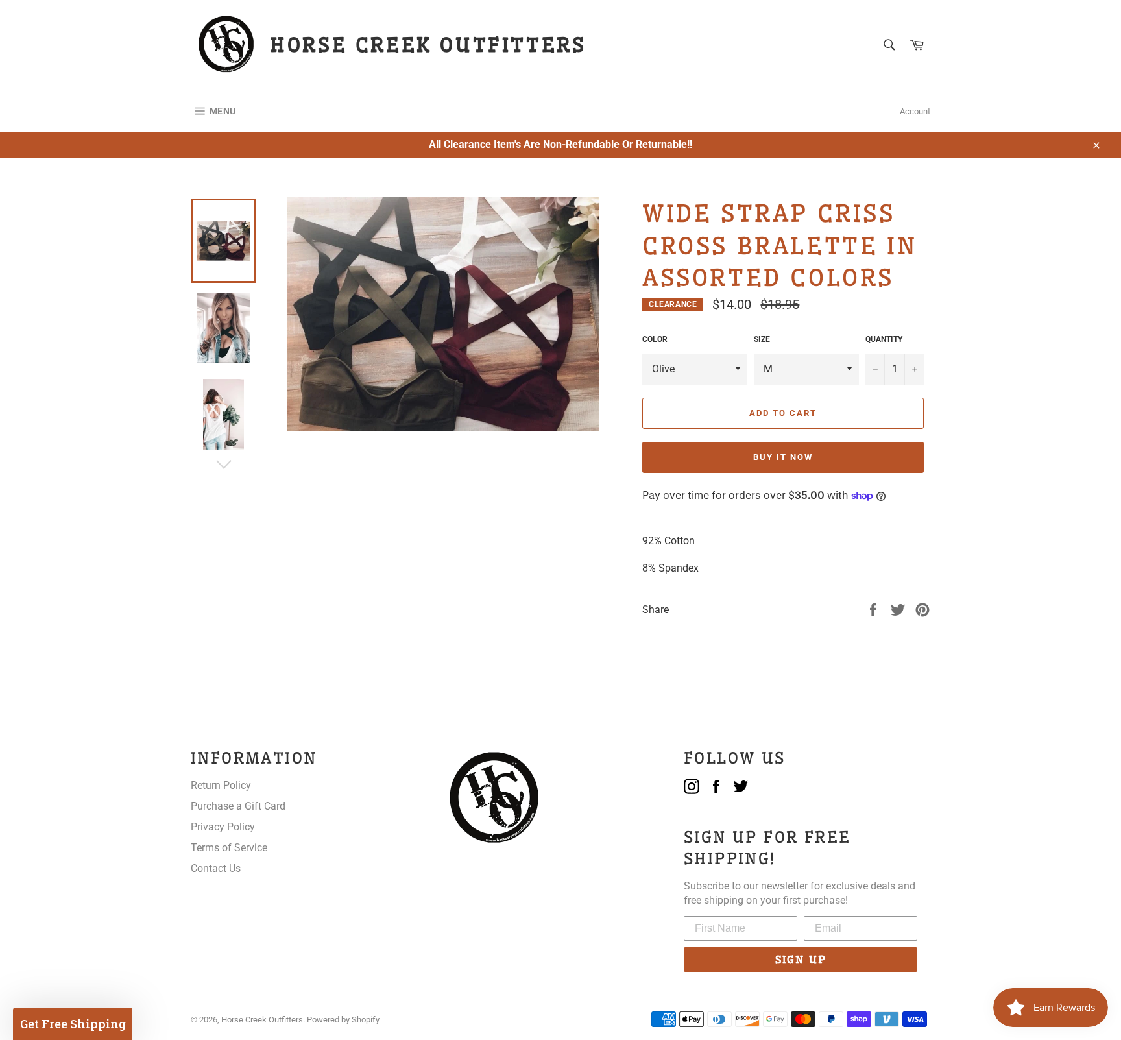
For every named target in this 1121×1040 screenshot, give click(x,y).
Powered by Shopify (343, 1019)
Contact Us (216, 868)
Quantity (883, 339)
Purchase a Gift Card (238, 806)
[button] (72, 1024)
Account (915, 111)
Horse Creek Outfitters (262, 1019)
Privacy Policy (223, 827)
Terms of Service (229, 847)
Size (762, 339)
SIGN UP (800, 959)
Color (655, 339)
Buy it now (783, 457)
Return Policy (221, 785)
